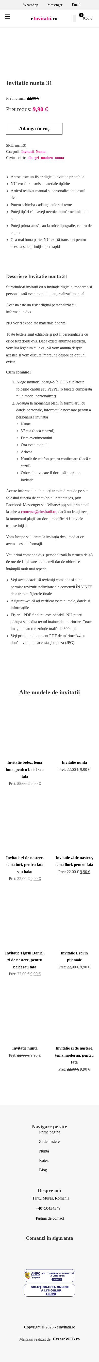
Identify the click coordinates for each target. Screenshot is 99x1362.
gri (37, 158)
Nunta (40, 152)
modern (47, 158)
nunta (59, 158)
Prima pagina (49, 1132)
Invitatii (27, 152)
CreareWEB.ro (66, 1339)
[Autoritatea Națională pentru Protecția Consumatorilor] (49, 1276)
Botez (43, 1160)
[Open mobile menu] (7, 16)
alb (30, 158)
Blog (43, 1170)
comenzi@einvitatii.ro (38, 512)
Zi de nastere (49, 1141)
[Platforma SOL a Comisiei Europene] (49, 1291)
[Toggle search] (74, 18)
